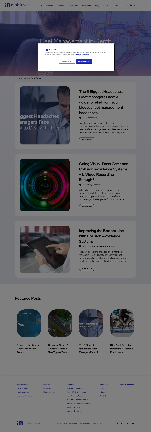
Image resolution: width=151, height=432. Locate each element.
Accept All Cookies (84, 61)
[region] (76, 57)
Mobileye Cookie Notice (82, 55)
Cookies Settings (67, 61)
